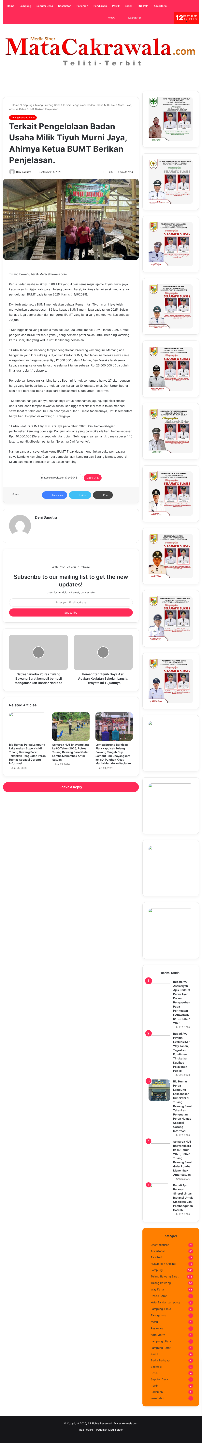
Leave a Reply (71, 787)
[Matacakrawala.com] (101, 51)
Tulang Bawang (161, 1283)
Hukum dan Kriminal (163, 1263)
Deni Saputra (23, 171)
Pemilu (155, 1354)
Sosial (128, 5)
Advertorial (160, 5)
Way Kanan (158, 1289)
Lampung (25, 5)
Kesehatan (64, 5)
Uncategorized (160, 1244)
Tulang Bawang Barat (47, 105)
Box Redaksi (86, 1429)
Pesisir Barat (159, 1296)
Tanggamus (158, 1315)
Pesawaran (158, 1328)
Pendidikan (100, 5)
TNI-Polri (142, 5)
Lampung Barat (161, 1347)
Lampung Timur (161, 1308)
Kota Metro (158, 1334)
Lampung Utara (161, 1341)
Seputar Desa (44, 5)
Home (10, 5)
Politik (116, 5)
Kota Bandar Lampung (165, 1302)
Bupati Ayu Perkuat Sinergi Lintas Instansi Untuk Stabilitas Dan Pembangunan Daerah (183, 1197)
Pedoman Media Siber (109, 1429)
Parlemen (82, 5)
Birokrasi (156, 1366)
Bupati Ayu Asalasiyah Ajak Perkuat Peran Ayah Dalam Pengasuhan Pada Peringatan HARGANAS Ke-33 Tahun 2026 (181, 1002)
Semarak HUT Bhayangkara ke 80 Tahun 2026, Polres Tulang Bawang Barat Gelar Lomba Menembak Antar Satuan (70, 752)
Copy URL (93, 477)
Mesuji (155, 1321)
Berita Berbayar (161, 1360)
